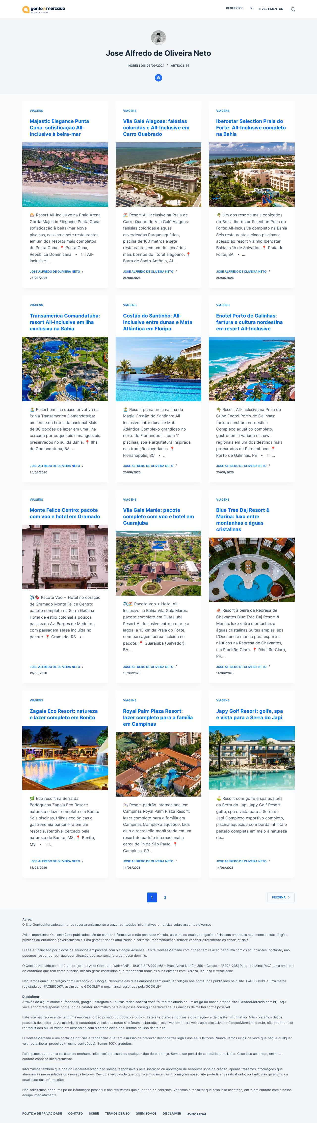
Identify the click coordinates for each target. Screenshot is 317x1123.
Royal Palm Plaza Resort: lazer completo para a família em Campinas (158, 717)
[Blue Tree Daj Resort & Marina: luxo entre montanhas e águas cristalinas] (252, 570)
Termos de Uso (117, 1113)
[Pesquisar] (293, 9)
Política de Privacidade (42, 1113)
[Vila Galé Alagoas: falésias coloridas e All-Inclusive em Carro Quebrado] (159, 174)
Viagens (36, 111)
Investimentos (271, 9)
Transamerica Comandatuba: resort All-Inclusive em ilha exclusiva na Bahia (65, 322)
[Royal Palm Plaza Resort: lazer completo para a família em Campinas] (159, 764)
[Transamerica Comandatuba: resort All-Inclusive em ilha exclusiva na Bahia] (65, 369)
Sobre (94, 1113)
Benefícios (234, 8)
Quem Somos (146, 1113)
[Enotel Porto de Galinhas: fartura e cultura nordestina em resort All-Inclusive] (252, 369)
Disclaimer (172, 1113)
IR (251, 8)
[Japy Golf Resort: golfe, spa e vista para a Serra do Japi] (252, 758)
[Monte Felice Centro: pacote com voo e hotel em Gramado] (65, 557)
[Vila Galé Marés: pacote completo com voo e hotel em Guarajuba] (159, 563)
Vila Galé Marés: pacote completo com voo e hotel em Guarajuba (158, 516)
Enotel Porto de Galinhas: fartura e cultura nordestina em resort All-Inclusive (249, 322)
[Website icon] (158, 78)
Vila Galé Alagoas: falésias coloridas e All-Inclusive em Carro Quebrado (156, 127)
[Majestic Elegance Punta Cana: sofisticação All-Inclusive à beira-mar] (65, 174)
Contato (75, 1113)
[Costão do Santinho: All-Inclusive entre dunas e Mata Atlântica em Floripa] (159, 369)
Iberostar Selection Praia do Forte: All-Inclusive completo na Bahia (251, 127)
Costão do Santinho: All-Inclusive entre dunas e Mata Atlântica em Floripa (157, 322)
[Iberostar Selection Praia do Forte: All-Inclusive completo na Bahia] (252, 174)
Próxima (279, 897)
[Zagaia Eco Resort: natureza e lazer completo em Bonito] (65, 758)
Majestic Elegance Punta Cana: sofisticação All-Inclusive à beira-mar (59, 127)
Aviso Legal (197, 1114)
